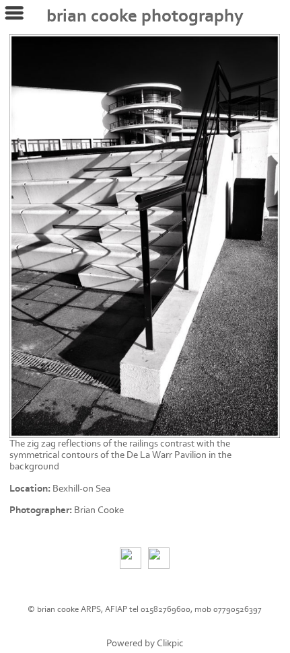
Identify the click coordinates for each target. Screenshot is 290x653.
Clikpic (170, 643)
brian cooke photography (145, 16)
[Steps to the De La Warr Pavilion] (144, 236)
